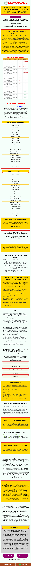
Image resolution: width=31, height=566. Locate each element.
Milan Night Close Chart (15, 191)
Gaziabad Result (15, 132)
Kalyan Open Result (15, 138)
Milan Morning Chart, (20, 460)
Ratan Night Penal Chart (18, 499)
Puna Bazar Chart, (23, 486)
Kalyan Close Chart (15, 189)
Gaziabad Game (14, 43)
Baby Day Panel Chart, (19, 512)
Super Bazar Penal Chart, (17, 496)
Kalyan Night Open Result (15, 155)
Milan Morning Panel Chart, (18, 470)
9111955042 (24, 564)
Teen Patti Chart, (5, 485)
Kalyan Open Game (23, 45)
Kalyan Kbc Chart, (19, 485)
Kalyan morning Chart (15, 177)
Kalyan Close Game (6, 46)
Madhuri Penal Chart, (22, 467)
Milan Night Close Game (16, 46)
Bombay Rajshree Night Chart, (13, 495)
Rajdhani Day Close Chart (15, 196)
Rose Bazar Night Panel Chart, (13, 517)
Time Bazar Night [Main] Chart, (14, 507)
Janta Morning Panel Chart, (16, 510)
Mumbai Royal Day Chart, (23, 515)
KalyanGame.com (12, 559)
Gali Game (20, 43)
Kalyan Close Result (15, 140)
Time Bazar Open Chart (15, 210)
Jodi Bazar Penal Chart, (17, 516)
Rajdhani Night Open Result (15, 153)
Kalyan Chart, (5, 459)
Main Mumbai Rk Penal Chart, (13, 514)
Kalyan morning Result (15, 129)
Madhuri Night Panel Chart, (23, 472)
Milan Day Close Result (15, 136)
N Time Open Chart (15, 212)
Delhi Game (14, 42)
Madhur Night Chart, (18, 463)
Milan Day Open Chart (15, 195)
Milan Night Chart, (9, 461)
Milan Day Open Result (15, 146)
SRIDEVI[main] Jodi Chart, (8, 491)
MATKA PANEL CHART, (10, 465)
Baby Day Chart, (20, 487)
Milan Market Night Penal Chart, (14, 520)
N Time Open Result (15, 163)
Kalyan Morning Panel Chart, (12, 467)
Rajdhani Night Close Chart (15, 200)
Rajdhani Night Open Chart (15, 202)
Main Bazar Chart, (12, 460)
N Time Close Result (16, 165)
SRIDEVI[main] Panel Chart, (13, 506)
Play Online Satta (15, 17)
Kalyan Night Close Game (16, 50)
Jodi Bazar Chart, (18, 489)
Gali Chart (15, 183)
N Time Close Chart (15, 213)
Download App (7, 564)
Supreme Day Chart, (9, 464)
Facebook (8, 556)
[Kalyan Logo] (15, 3)
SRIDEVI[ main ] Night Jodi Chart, (19, 491)
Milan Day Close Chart (15, 185)
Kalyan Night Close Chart (15, 206)
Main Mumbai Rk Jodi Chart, (21, 490)
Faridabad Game (6, 43)
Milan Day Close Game (13, 45)
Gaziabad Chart (15, 181)
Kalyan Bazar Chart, (23, 495)
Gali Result (15, 134)
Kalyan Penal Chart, (16, 468)
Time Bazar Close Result (15, 159)
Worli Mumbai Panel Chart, (13, 511)
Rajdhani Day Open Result (15, 149)
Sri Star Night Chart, (17, 484)
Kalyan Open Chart (15, 187)
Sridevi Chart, (10, 458)
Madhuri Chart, (25, 458)
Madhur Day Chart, (9, 463)
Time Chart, (5, 458)
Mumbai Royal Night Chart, (7, 516)
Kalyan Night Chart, (20, 459)
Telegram (22, 556)
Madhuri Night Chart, (17, 461)
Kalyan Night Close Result (15, 157)
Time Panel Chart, (18, 465)
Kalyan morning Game (22, 42)
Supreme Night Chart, (18, 464)
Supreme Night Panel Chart (16, 477)
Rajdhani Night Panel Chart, (8, 473)
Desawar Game (18, 52)
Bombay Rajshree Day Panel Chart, (12, 519)
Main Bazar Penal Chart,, (8, 470)
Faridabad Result (15, 130)
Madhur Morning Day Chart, (19, 473)
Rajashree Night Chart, (10, 489)
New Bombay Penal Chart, (10, 512)
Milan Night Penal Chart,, (13, 472)
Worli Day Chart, (12, 485)
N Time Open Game (21, 51)
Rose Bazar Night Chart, (11, 490)
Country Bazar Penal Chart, (17, 505)
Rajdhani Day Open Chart (15, 198)
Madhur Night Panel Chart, (15, 474)
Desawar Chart (15, 215)
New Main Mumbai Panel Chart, (11, 508)
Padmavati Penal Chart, (7, 468)
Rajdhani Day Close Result (15, 148)
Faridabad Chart (15, 179)
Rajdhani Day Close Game (11, 47)
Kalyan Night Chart (15, 174)
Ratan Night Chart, (15, 486)
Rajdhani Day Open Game (22, 47)
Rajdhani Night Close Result (15, 151)
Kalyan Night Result (15, 125)
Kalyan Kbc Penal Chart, (7, 505)
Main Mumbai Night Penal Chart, (11, 515)
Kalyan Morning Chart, (17, 458)
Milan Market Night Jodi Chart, (20, 493)
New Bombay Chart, (13, 487)
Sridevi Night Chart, (12, 459)
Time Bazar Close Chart (15, 208)
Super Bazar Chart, (25, 484)
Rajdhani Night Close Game (7, 49)
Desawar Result (15, 166)
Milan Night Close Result (15, 142)
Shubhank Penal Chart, (19, 498)
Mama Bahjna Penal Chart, (7, 484)
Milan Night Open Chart (15, 193)
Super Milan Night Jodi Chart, (15, 494)
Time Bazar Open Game (11, 51)
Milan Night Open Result (15, 144)
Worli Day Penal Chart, (10, 498)
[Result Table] (15, 78)
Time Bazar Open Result (15, 161)
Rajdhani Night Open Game (19, 49)
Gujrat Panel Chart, (22, 508)
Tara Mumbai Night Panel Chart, (14, 476)
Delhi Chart (15, 176)
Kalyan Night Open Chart (15, 204)
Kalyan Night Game (7, 42)
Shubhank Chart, (8, 486)
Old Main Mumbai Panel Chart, (22, 469)
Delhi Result (15, 127)
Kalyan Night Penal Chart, (11, 469)
